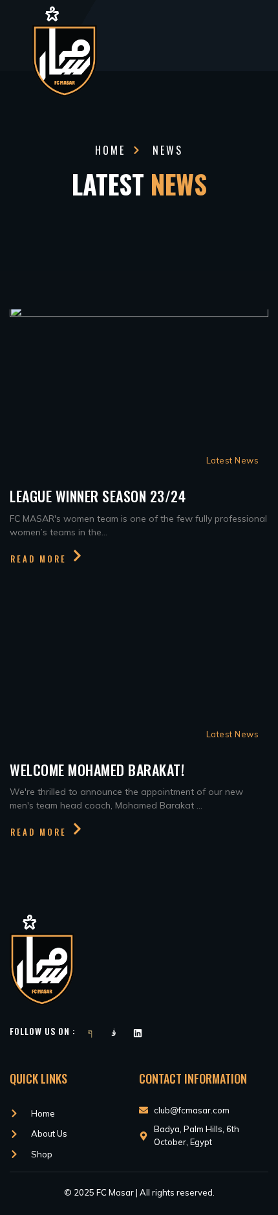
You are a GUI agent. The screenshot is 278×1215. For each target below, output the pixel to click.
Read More (38, 558)
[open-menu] (264, 36)
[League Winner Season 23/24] (139, 390)
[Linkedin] (137, 1033)
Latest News (232, 460)
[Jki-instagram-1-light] (113, 1033)
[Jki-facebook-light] (89, 1033)
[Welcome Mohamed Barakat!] (139, 664)
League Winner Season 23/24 (98, 495)
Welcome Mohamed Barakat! (97, 769)
